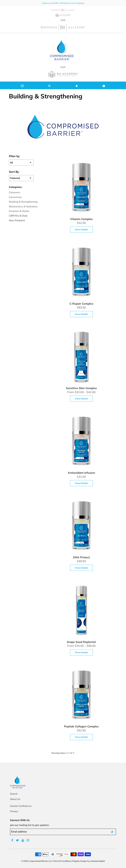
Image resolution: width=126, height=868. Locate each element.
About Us (15, 799)
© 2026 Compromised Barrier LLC (36, 861)
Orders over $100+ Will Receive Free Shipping (63, 3)
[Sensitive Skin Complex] (81, 357)
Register (76, 861)
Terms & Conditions (62, 861)
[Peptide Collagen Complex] (81, 695)
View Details (81, 229)
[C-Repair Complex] (81, 272)
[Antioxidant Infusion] (81, 441)
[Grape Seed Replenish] (81, 611)
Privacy (14, 811)
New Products (17, 220)
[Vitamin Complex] (81, 188)
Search (14, 793)
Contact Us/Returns (21, 806)
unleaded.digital (97, 861)
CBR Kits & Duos (18, 215)
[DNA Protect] (81, 526)
